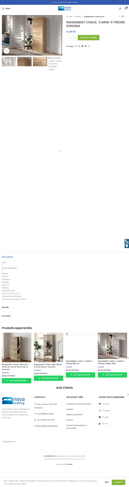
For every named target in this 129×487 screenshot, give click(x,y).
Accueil (69, 16)
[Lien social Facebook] (76, 46)
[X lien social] (79, 46)
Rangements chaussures (94, 16)
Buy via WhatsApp (18, 381)
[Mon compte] (120, 8)
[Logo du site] (64, 8)
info (107, 482)
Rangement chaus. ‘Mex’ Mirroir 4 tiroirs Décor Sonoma (48, 365)
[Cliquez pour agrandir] (6, 51)
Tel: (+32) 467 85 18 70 (46, 420)
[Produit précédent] (119, 16)
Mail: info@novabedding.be (47, 426)
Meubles (78, 16)
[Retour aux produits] (122, 16)
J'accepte (118, 482)
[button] (4, 35)
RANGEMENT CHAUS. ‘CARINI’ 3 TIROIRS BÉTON (79, 362)
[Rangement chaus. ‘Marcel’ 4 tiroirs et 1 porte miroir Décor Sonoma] (16, 347)
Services (69, 420)
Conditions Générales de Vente (78, 404)
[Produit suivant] (125, 16)
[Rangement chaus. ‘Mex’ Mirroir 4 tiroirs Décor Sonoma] (48, 347)
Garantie (69, 409)
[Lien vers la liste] (113, 403)
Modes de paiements (74, 414)
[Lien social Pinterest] (85, 46)
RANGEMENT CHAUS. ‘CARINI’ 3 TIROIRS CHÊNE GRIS (111, 362)
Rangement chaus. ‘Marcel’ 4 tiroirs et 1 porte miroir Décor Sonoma (15, 367)
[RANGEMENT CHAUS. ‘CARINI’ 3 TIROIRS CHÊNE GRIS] (112, 346)
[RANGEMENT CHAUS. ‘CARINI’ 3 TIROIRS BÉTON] (80, 346)
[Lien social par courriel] (82, 46)
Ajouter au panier (88, 38)
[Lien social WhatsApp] (88, 46)
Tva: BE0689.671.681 (45, 414)
